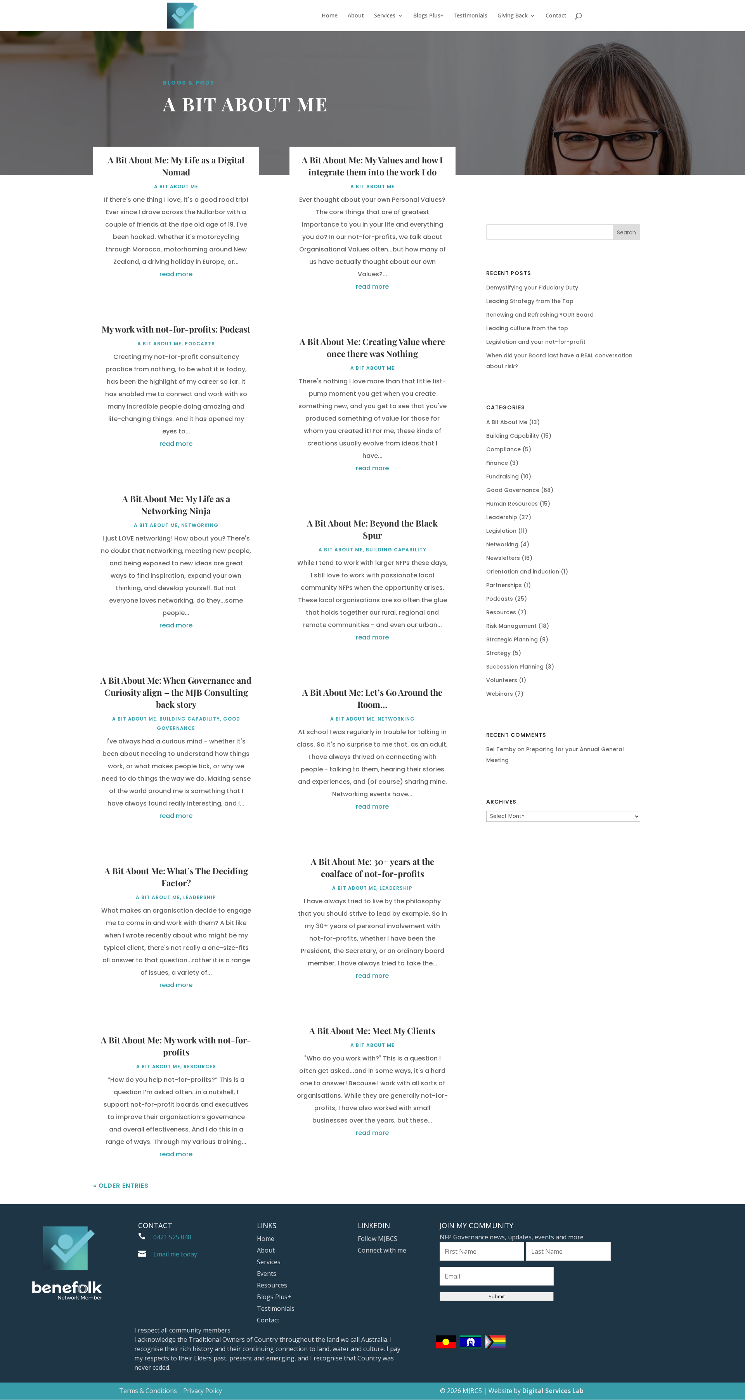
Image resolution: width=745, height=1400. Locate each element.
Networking (199, 525)
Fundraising (502, 476)
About (356, 16)
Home (330, 16)
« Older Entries (121, 1185)
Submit (497, 1296)
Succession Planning (515, 667)
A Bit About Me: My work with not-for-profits (176, 1046)
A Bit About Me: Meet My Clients (372, 1030)
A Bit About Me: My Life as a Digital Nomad (176, 166)
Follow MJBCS (377, 1239)
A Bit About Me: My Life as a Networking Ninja (176, 504)
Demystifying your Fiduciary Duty (532, 287)
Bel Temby (501, 749)
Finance (497, 463)
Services (384, 16)
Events (266, 1274)
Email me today (175, 1254)
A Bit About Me (176, 186)
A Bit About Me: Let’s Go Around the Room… (372, 698)
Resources (200, 1066)
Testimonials (470, 16)
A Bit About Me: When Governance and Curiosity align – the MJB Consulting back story (175, 692)
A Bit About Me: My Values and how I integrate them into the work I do (372, 166)
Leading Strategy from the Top (529, 301)
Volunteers (501, 680)
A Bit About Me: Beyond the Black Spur (372, 529)
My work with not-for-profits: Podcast (176, 329)
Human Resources (512, 504)
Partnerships (504, 585)
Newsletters (503, 558)
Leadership (199, 897)
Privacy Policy (202, 1390)
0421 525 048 (172, 1237)
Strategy (498, 653)
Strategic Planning (512, 639)
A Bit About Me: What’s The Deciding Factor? (176, 877)
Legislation (501, 531)
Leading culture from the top (527, 328)
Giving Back (512, 16)
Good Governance (512, 490)
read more (175, 274)
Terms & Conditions (148, 1390)
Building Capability (189, 719)
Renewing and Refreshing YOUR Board (540, 315)
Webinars (499, 694)
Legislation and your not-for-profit (536, 342)
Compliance (503, 449)
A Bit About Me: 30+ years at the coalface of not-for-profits (372, 867)
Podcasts (200, 343)
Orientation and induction (522, 571)
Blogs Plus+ (428, 16)
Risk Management (511, 626)
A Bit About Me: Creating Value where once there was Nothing (372, 347)
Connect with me (382, 1251)
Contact (556, 16)
